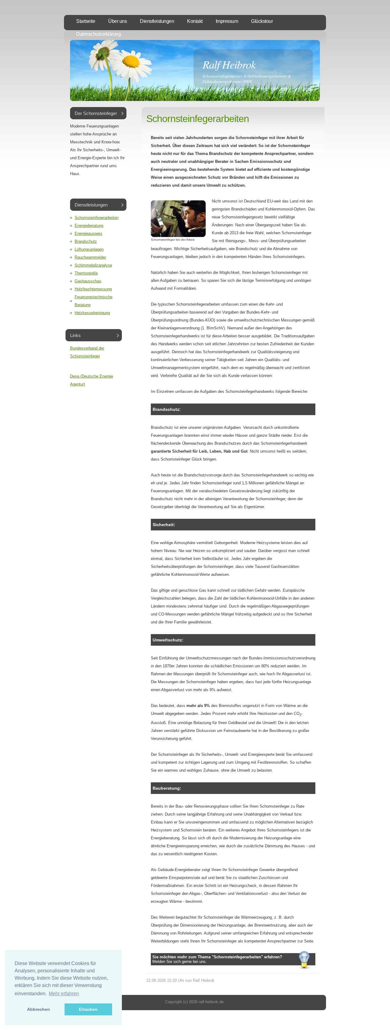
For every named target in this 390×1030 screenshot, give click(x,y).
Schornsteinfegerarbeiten (97, 217)
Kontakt (195, 21)
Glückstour (262, 21)
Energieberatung (89, 225)
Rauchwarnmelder (90, 257)
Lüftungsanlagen (89, 249)
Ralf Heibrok (229, 64)
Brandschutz (86, 241)
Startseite (85, 21)
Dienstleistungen (157, 21)
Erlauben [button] (88, 1009)
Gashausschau (88, 281)
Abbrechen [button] (38, 1009)
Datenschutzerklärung (98, 34)
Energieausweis (88, 233)
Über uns (117, 21)
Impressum (227, 21)
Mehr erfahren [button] (64, 993)
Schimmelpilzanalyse (93, 265)
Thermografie (86, 273)
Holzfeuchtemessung (93, 289)
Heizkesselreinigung (92, 312)
